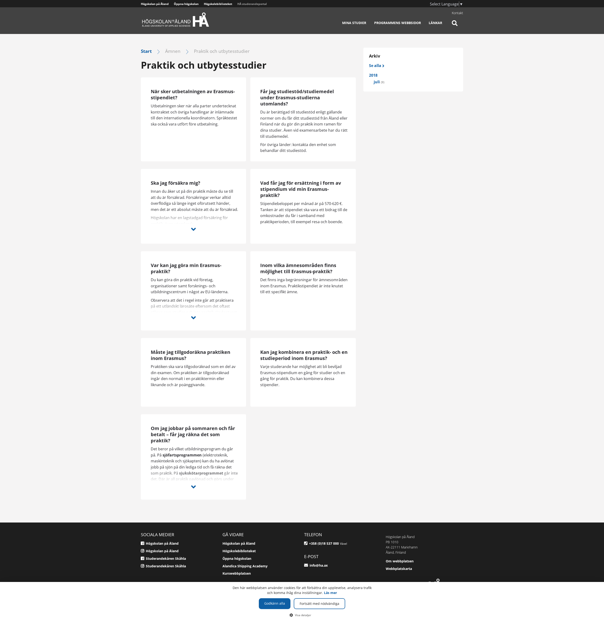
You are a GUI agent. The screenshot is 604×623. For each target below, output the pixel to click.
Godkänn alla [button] (274, 603)
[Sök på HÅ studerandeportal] (454, 26)
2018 (373, 75)
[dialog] (302, 602)
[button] (302, 615)
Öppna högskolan (186, 4)
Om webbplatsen (400, 561)
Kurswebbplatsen (236, 573)
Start (146, 51)
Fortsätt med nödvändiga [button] (319, 603)
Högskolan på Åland (155, 4)
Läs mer (330, 592)
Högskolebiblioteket (218, 4)
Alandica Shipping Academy (245, 566)
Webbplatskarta (399, 568)
